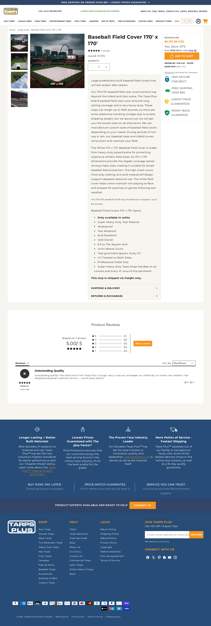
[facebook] (148, 557)
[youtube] (169, 557)
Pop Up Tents (108, 21)
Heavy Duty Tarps (49, 547)
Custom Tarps (47, 582)
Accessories (45, 574)
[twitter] (153, 557)
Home (12, 30)
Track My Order (78, 538)
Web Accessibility (110, 551)
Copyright (106, 547)
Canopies (93, 21)
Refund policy (62, 617)
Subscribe (196, 535)
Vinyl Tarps (80, 21)
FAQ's (73, 529)
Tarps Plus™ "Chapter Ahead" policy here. (39, 471)
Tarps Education (79, 533)
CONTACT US (172, 11)
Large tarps (23, 30)
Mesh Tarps (40, 21)
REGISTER (192, 11)
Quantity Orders (48, 578)
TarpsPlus (28, 617)
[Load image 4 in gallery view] (19, 98)
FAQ (154, 11)
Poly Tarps (9, 21)
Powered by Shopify (43, 617)
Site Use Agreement (112, 556)
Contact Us (76, 556)
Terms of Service (110, 560)
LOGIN (183, 11)
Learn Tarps (76, 565)
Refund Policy (108, 538)
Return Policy (108, 529)
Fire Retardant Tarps (60, 21)
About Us (75, 547)
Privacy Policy (108, 542)
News (73, 574)
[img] (24, 382)
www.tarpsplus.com (137, 456)
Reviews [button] (20, 363)
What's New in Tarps (81, 569)
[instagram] (175, 557)
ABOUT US (145, 11)
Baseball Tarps (47, 569)
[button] (9, 21)
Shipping (169, 72)
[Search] (189, 21)
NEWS (161, 11)
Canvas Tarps (25, 21)
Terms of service (95, 617)
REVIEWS (203, 11)
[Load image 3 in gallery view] (19, 80)
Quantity (93, 61)
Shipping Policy (109, 533)
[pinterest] (159, 557)
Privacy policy (78, 617)
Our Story (75, 551)
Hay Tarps (44, 551)
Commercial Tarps (80, 560)
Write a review (142, 343)
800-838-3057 (56, 11)
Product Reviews (105, 325)
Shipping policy (113, 617)
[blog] (164, 558)
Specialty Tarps (164, 21)
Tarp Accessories (126, 21)
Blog (72, 542)
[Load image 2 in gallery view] (19, 61)
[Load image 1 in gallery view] (19, 42)
